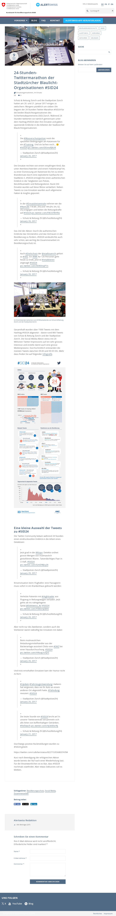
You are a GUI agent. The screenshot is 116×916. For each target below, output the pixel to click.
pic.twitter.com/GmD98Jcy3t (34, 564)
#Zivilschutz (31, 253)
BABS (103, 28)
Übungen (94, 38)
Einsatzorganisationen (24, 93)
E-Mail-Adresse (20, 858)
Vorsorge (21, 21)
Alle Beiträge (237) (23, 825)
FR (106, 4)
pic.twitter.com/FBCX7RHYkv (45, 212)
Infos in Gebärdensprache (90, 4)
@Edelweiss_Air (34, 605)
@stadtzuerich (49, 253)
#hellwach (25, 725)
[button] (112, 11)
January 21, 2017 (28, 734)
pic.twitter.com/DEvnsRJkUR (42, 147)
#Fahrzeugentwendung (40, 684)
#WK (35, 256)
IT (109, 4)
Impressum (108, 913)
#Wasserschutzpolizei (35, 138)
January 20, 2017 (28, 156)
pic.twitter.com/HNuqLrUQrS (34, 652)
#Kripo (39, 552)
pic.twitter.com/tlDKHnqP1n (34, 265)
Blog (35, 21)
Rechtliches (97, 913)
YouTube (17, 903)
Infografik (47, 354)
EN (112, 4)
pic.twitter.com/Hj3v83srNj (44, 725)
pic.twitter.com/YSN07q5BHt (34, 608)
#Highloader (48, 596)
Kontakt (56, 21)
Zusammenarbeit (21, 793)
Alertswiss (83, 33)
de (15, 95)
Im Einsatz (38, 93)
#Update (24, 684)
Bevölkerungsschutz (35, 790)
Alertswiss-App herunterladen (84, 21)
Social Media (50, 790)
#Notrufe (24, 206)
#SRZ (25, 256)
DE (102, 4)
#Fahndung (54, 690)
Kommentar (19, 864)
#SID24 (23, 147)
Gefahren (83, 38)
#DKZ (56, 646)
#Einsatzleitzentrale (36, 203)
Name (17, 851)
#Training (28, 144)
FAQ (44, 21)
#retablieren (48, 259)
